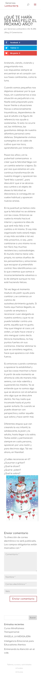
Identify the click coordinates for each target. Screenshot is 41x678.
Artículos (19, 672)
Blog (7, 32)
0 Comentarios (16, 32)
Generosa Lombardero (17, 29)
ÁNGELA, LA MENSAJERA (17, 636)
